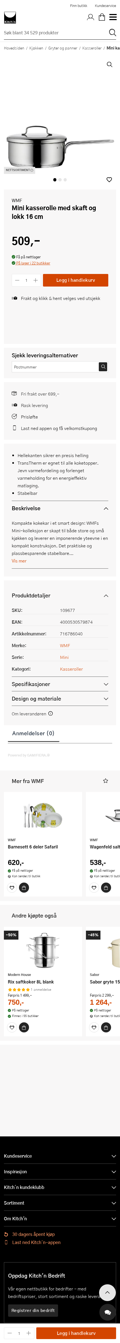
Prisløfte (29, 416)
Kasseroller (92, 48)
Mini (64, 657)
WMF (17, 200)
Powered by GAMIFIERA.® (29, 755)
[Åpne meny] (112, 17)
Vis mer (19, 560)
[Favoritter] (12, 888)
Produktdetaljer (31, 595)
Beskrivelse (26, 508)
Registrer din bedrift (33, 1310)
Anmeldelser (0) (33, 733)
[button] (109, 179)
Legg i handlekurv (75, 280)
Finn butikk (78, 5)
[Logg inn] (90, 17)
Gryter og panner (62, 48)
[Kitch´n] (10, 17)
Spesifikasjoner (31, 684)
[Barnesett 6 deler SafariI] (43, 815)
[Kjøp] (24, 888)
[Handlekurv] (101, 17)
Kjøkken (36, 48)
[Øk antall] (36, 280)
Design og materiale (36, 698)
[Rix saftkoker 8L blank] (43, 950)
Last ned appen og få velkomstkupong (59, 428)
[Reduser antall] (17, 280)
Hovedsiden (14, 48)
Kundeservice (105, 5)
